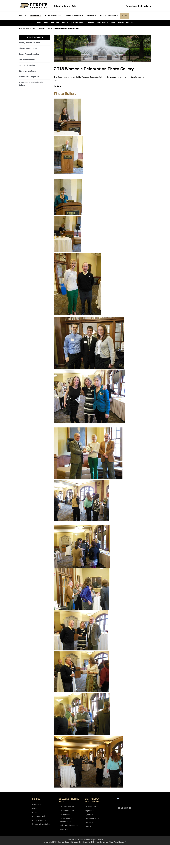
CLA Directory (64, 814)
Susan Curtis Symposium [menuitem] (29, 76)
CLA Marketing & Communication (65, 819)
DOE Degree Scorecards (99, 842)
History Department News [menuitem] (29, 42)
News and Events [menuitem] (77, 23)
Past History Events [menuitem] (27, 59)
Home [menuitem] (39, 23)
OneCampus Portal (92, 818)
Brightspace (89, 810)
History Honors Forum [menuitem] (28, 48)
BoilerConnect (90, 806)
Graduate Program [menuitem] (125, 23)
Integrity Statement (71, 842)
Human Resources (39, 820)
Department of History (138, 6)
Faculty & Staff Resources (68, 825)
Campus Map (37, 804)
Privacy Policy (113, 842)
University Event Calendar (42, 824)
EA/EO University (58, 842)
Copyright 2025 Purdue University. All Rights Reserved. (85, 839)
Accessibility (48, 842)
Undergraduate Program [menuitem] (106, 23)
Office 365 (89, 822)
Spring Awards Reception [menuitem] (29, 54)
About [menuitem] (21, 15)
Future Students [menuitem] (52, 15)
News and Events (44, 28)
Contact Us (122, 842)
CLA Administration (66, 806)
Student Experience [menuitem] (72, 15)
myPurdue (89, 814)
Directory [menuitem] (55, 23)
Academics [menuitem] (34, 15)
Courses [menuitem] (65, 23)
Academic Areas (24, 28)
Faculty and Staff (38, 816)
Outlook (88, 826)
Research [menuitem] (90, 15)
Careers (35, 808)
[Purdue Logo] (33, 5)
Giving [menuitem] (124, 15)
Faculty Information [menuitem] (27, 65)
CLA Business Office (66, 810)
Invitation (58, 86)
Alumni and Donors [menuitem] (108, 15)
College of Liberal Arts (65, 6)
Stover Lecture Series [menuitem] (27, 71)
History (34, 28)
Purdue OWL (63, 829)
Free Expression (84, 842)
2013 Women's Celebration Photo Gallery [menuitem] (32, 83)
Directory (35, 812)
